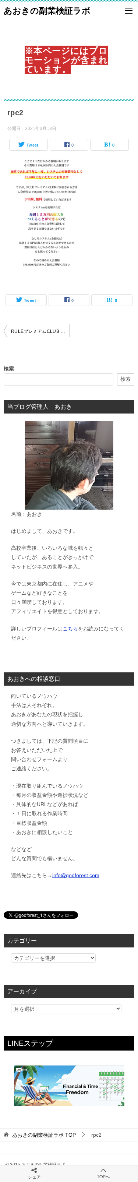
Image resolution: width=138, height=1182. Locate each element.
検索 (9, 369)
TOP (44, 1135)
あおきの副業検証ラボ (47, 10)
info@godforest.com (75, 875)
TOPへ (103, 1176)
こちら (70, 629)
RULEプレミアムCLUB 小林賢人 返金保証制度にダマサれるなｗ (40, 331)
